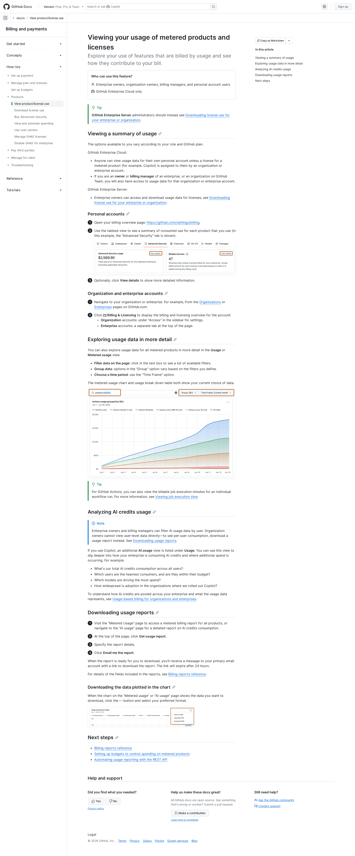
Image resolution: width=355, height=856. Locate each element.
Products (19, 18)
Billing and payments (26, 28)
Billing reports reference (187, 674)
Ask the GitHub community (276, 800)
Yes (98, 801)
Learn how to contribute (184, 819)
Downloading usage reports (154, 540)
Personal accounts (106, 214)
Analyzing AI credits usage (119, 512)
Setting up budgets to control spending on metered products (142, 754)
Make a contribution (192, 813)
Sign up (343, 6)
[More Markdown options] (289, 40)
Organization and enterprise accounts (125, 293)
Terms (122, 840)
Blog (194, 840)
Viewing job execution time (176, 497)
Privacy (135, 840)
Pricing (159, 840)
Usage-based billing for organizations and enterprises (154, 599)
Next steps (100, 737)
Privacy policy (96, 808)
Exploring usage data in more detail (130, 339)
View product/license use (46, 18)
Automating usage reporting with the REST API (130, 759)
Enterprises (103, 307)
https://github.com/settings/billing (173, 222)
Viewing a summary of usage (122, 134)
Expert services (177, 840)
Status (147, 840)
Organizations (210, 302)
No (115, 801)
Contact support (269, 806)
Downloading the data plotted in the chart (129, 687)
